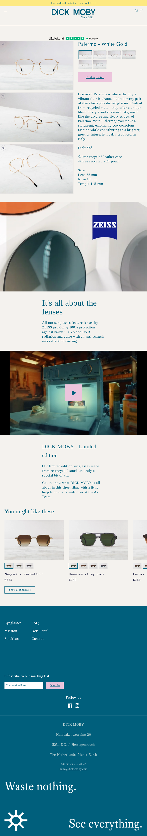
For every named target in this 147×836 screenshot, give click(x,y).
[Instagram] (77, 705)
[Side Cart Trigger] (141, 11)
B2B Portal (40, 631)
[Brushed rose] (99, 54)
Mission (10, 631)
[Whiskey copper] (114, 54)
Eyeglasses (13, 623)
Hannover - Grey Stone (87, 574)
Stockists (11, 639)
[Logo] (73, 14)
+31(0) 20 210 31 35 (73, 763)
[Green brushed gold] (99, 64)
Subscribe (55, 685)
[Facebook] (70, 705)
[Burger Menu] (5, 10)
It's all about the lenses (69, 307)
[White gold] (85, 54)
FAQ (35, 623)
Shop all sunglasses (19, 590)
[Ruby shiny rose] (129, 54)
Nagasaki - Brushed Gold (24, 574)
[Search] (136, 11)
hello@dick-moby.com (73, 768)
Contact (38, 639)
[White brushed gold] (85, 64)
